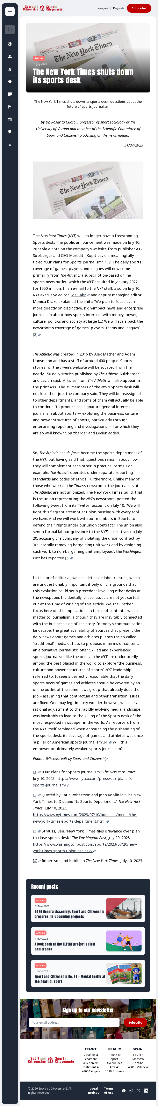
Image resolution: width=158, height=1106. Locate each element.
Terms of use (109, 1090)
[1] (106, 262)
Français (102, 8)
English (118, 8)
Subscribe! (139, 8)
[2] (35, 334)
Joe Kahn (78, 294)
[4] (106, 742)
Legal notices (93, 1090)
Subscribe (135, 1022)
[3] (67, 557)
